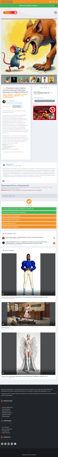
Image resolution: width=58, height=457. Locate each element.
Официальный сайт (6, 410)
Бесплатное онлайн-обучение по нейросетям (14, 212)
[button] (2, 79)
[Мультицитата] (3, 181)
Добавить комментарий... (9, 195)
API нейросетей (5, 430)
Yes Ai (22, 151)
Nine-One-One (5, 327)
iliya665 (4, 329)
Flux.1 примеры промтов (41, 93)
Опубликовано (13, 165)
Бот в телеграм (5, 427)
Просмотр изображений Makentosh (14, 103)
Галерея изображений (7, 407)
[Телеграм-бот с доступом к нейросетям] (44, 113)
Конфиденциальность (7, 412)
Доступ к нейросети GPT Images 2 (11, 219)
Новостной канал (6, 432)
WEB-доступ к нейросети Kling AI (27, 5)
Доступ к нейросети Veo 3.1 (9, 223)
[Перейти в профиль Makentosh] (4, 101)
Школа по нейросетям (7, 429)
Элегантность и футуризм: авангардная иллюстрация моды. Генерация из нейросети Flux (25, 376)
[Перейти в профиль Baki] (3, 242)
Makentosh (12, 101)
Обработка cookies (6, 414)
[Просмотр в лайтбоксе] (29, 47)
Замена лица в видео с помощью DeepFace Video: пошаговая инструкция (24, 237)
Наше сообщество (6, 409)
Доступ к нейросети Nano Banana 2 (11, 216)
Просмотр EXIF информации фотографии (45, 100)
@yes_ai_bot (47, 391)
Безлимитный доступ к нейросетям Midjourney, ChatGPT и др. (18, 208)
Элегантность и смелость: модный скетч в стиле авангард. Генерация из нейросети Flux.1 (25, 297)
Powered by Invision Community (29, 454)
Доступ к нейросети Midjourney (10, 226)
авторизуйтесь (45, 187)
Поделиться (7, 106)
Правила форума (6, 416)
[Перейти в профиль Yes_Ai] (4, 165)
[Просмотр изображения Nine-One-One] (28, 314)
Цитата (7, 181)
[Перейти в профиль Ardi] (3, 238)
